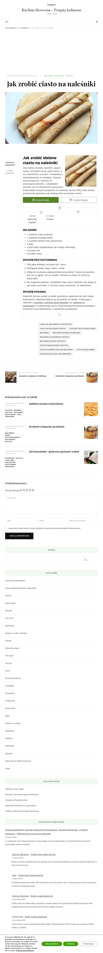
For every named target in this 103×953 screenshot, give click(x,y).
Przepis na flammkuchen (16, 800)
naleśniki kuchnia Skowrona (66, 333)
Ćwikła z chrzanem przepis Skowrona (22, 811)
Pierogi (8, 663)
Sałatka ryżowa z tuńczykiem (46, 403)
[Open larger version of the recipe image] (80, 171)
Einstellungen (88, 944)
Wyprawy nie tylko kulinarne (18, 761)
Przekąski (18, 412)
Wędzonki (9, 746)
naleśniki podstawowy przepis (54, 337)
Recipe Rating (12, 490)
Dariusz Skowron (10, 164)
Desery (8, 595)
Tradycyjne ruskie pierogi (43, 854)
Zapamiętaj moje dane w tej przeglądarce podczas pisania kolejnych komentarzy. (44, 528)
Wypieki (69, 76)
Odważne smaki (12, 648)
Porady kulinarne (13, 678)
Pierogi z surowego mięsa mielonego (22, 794)
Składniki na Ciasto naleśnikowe (55, 354)
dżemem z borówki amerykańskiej (51, 302)
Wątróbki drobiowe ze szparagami (20, 805)
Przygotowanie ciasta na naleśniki (56, 350)
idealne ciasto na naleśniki (83, 328)
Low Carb (9, 460)
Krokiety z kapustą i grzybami (46, 426)
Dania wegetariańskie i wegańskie (13, 437)
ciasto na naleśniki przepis (53, 328)
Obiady (8, 641)
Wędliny (9, 738)
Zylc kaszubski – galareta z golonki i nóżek (54, 451)
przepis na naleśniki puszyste (54, 345)
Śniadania (48, 76)
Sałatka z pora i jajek (14, 789)
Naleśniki (59, 76)
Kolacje (8, 412)
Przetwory (10, 462)
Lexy (14, 875)
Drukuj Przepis (42, 200)
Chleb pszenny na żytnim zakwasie (34, 833)
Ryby (19, 414)
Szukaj (86, 560)
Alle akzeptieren (51, 944)
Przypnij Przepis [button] (80, 200)
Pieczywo (9, 656)
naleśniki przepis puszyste (52, 341)
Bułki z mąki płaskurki (42, 896)
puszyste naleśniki (86, 350)
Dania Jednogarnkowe (15, 580)
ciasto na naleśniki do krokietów (56, 324)
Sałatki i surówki (13, 410)
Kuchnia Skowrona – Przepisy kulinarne (51, 9)
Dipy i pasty (10, 603)
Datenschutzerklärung (25, 950)
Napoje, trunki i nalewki (16, 633)
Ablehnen (70, 944)
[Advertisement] (51, 48)
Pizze (7, 671)
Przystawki (10, 414)
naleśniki (44, 333)
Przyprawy (10, 701)
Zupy (7, 768)
